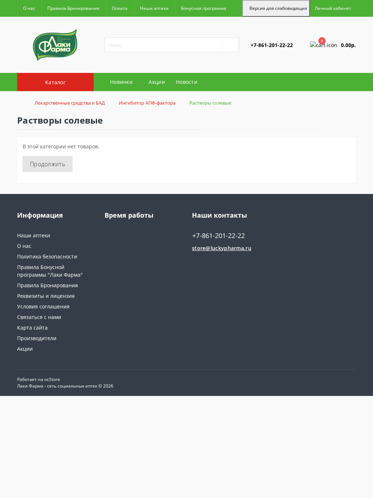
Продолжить (47, 164)
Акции (157, 81)
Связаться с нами (39, 317)
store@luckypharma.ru (221, 248)
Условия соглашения (43, 306)
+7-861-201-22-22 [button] (218, 236)
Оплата (119, 8)
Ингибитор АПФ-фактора (147, 103)
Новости (186, 81)
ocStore (52, 379)
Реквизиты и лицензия (46, 295)
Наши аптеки (154, 8)
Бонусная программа (203, 8)
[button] (333, 8)
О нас (29, 8)
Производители (36, 338)
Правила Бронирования (73, 8)
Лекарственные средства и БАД (70, 103)
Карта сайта (32, 327)
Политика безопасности (47, 256)
